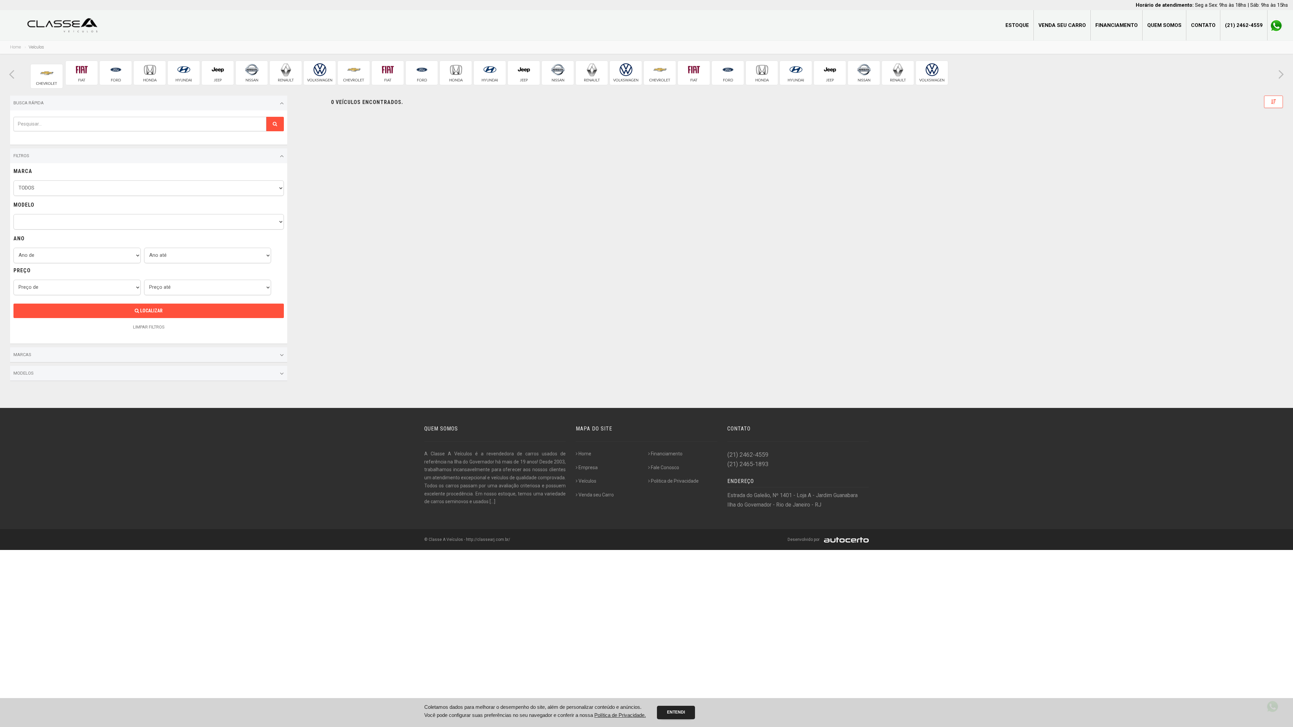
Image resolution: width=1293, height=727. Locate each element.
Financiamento (1116, 25)
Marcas (22, 354)
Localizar (151, 310)
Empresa (588, 467)
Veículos (587, 481)
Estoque (1017, 25)
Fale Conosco (665, 467)
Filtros (21, 155)
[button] (12, 75)
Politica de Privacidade (675, 481)
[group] (46, 76)
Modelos (23, 373)
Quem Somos (1164, 25)
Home (15, 46)
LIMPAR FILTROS (149, 327)
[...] (492, 501)
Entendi (676, 712)
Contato (1203, 25)
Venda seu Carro (1062, 25)
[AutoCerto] (845, 539)
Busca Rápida (28, 102)
